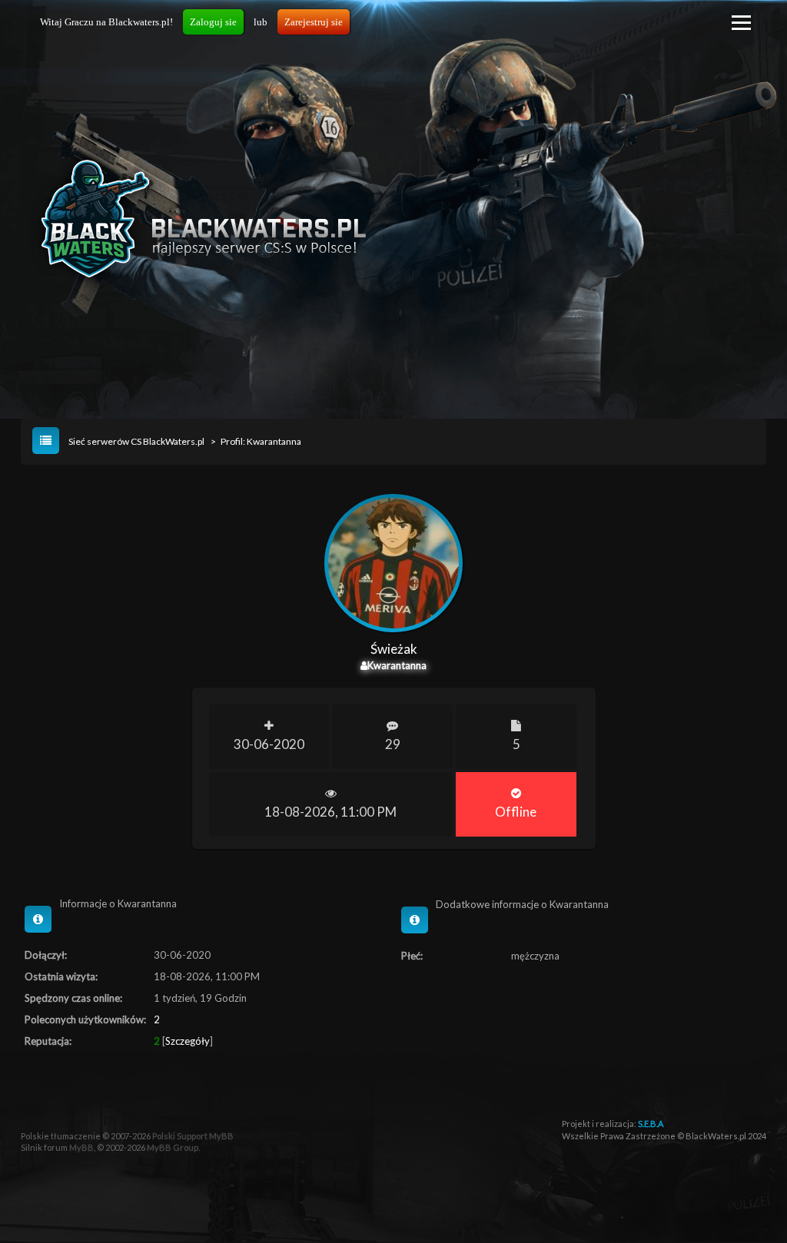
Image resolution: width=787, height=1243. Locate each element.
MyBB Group (172, 1147)
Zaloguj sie (213, 22)
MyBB (81, 1147)
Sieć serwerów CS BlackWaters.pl (136, 441)
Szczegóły (187, 1041)
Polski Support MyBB (193, 1136)
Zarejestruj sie (313, 22)
